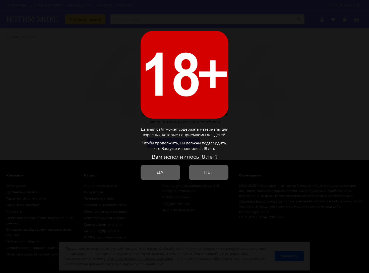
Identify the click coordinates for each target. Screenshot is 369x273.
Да (160, 172)
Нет (208, 172)
